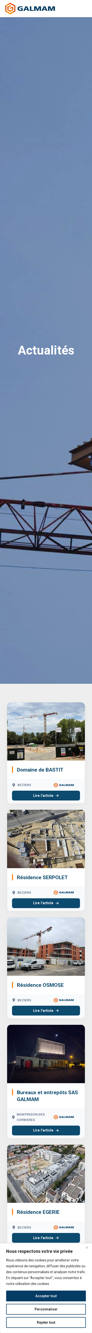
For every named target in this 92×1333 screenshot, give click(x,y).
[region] (46, 1288)
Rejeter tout (46, 1322)
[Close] (87, 1247)
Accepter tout (46, 1296)
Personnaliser (46, 1309)
